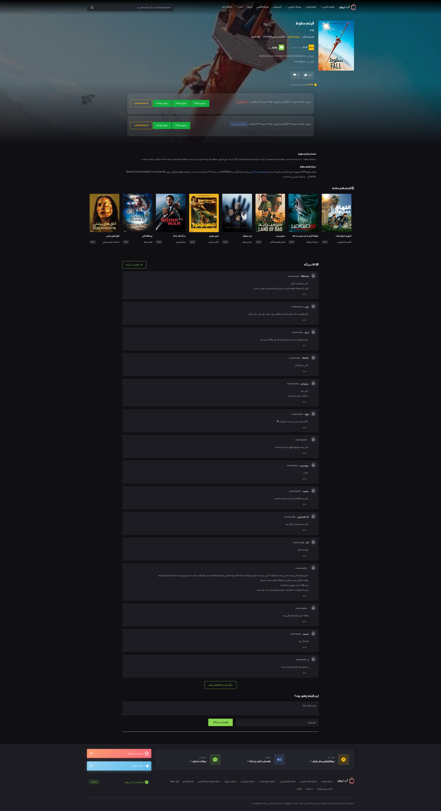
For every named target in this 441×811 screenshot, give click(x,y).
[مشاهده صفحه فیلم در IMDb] (310, 47)
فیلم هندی (188, 781)
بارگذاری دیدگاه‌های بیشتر (220, 685)
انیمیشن (277, 7)
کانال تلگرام (137, 766)
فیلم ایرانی (310, 7)
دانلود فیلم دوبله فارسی (209, 781)
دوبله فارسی (263, 7)
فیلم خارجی (328, 7)
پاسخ (305, 294)
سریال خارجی (294, 7)
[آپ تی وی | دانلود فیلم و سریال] (347, 9)
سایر (240, 7)
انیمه (249, 7)
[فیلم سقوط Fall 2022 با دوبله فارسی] (335, 45)
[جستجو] (92, 7)
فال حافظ (174, 781)
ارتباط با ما (227, 7)
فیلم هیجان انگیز (259, 172)
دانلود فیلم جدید (267, 781)
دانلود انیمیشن (248, 781)
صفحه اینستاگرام (135, 754)
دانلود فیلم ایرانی (288, 781)
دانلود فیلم (327, 781)
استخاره (309, 789)
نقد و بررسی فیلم (324, 789)
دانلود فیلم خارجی (308, 781)
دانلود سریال (230, 781)
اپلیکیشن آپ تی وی (117, 782)
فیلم (299, 789)
